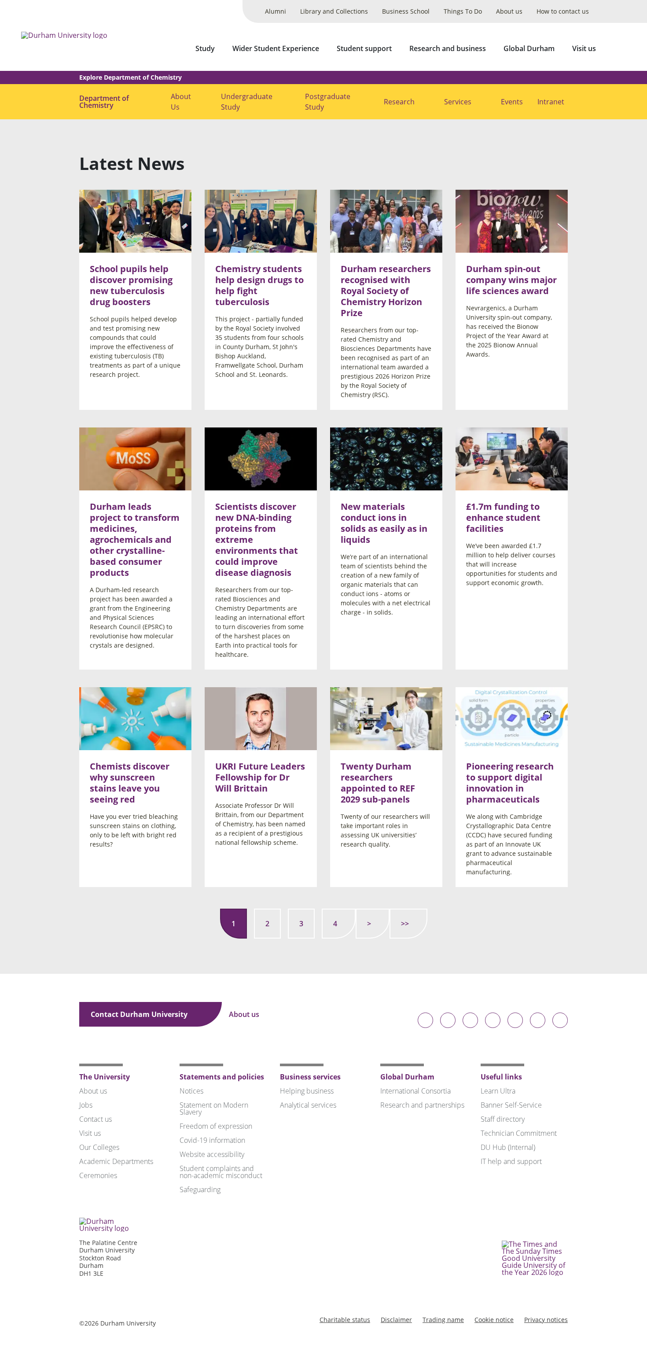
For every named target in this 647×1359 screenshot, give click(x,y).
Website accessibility (212, 1154)
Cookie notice (494, 1319)
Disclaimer (396, 1319)
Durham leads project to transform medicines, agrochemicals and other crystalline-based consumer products (135, 539)
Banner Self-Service (511, 1105)
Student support (364, 48)
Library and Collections (334, 11)
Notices (191, 1091)
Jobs (85, 1105)
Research (399, 102)
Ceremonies (98, 1175)
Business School (406, 11)
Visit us (584, 48)
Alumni (275, 11)
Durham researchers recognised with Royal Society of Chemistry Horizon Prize (386, 290)
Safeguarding (200, 1189)
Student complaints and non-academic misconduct (221, 1172)
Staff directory (503, 1119)
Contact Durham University (140, 1014)
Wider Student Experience (275, 48)
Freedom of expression (216, 1126)
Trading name (443, 1319)
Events (512, 102)
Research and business (447, 48)
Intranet (550, 102)
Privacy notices (546, 1319)
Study (205, 48)
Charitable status (345, 1319)
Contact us (95, 1119)
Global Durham (529, 48)
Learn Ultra (498, 1091)
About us (509, 11)
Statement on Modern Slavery (214, 1108)
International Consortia (415, 1091)
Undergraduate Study (246, 102)
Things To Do (463, 11)
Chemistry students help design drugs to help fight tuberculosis (259, 285)
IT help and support (511, 1161)
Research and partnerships (422, 1105)
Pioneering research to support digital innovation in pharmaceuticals (510, 783)
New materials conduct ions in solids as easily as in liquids (384, 523)
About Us (181, 102)
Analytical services (308, 1105)
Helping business (307, 1091)
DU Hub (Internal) (508, 1147)
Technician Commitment (519, 1133)
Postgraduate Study (327, 102)
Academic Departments (116, 1161)
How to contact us (563, 11)
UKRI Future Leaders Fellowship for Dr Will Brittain (260, 777)
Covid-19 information (212, 1140)
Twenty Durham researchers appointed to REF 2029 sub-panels (378, 783)
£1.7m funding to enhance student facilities (503, 517)
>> (405, 923)
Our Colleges (99, 1147)
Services (457, 102)
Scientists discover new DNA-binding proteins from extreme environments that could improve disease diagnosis (256, 539)
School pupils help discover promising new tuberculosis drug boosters (131, 285)
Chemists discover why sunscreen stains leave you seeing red (129, 783)
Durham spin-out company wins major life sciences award (511, 279)
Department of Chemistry (104, 102)
